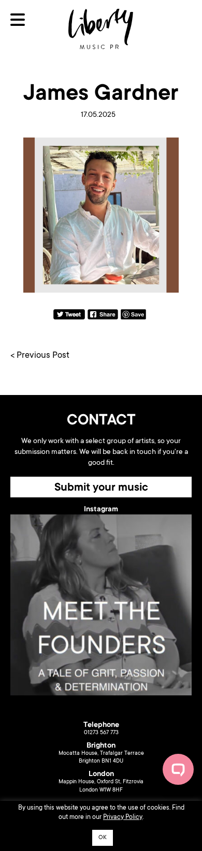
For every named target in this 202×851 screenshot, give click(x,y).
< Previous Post (39, 356)
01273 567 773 (101, 733)
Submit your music (101, 488)
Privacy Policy (122, 817)
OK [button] (102, 837)
